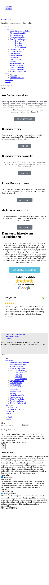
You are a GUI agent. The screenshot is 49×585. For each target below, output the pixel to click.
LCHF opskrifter (21, 47)
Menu (3, 88)
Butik (7, 27)
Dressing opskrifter (17, 69)
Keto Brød (18, 45)
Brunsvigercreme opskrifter (20, 31)
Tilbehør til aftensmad (18, 72)
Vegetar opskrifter (16, 65)
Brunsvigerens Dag (17, 78)
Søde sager (14, 57)
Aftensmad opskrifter (17, 37)
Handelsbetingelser (12, 336)
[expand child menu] (13, 29)
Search (25, 425)
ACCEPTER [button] (21, 442)
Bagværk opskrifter (17, 49)
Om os (7, 74)
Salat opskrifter (15, 59)
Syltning (13, 61)
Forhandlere (9, 80)
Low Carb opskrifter (17, 39)
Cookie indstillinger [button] (8, 442)
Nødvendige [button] (5, 475)
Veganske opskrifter (17, 63)
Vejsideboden (6, 19)
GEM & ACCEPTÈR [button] (9, 508)
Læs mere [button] (8, 317)
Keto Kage (18, 43)
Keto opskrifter (20, 41)
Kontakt (7, 82)
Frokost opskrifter (16, 35)
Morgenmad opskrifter (18, 33)
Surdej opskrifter (16, 51)
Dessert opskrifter (16, 55)
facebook (8, 7)
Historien (13, 76)
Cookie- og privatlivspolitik (15, 334)
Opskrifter (8, 29)
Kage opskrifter (15, 53)
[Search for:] (11, 425)
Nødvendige (8, 477)
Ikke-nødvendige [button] (7, 491)
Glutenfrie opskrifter (17, 67)
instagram (8, 9)
